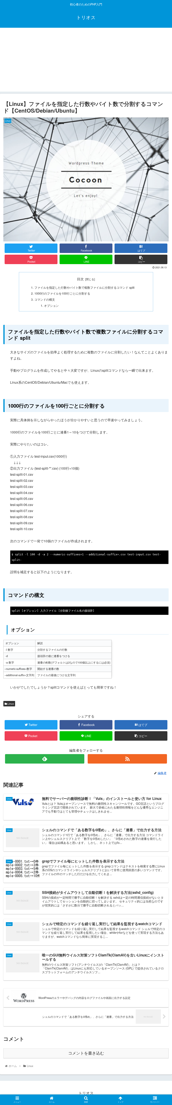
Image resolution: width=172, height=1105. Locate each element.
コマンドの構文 (44, 299)
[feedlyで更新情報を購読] (44, 759)
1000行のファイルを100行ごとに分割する (62, 293)
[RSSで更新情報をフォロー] (127, 759)
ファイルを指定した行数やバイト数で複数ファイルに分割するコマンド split (84, 287)
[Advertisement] (86, 62)
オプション (51, 305)
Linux (10, 703)
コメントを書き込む (86, 1053)
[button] (159, 647)
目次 (80, 279)
